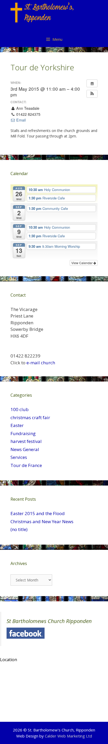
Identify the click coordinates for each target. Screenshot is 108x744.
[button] (92, 93)
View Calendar (82, 263)
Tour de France (26, 465)
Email (20, 120)
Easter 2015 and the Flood (37, 513)
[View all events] (92, 83)
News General (24, 449)
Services (18, 457)
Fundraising (23, 433)
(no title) (19, 529)
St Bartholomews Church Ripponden (49, 621)
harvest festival (26, 441)
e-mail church (40, 363)
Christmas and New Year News (41, 521)
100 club (19, 409)
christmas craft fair (30, 417)
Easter (17, 425)
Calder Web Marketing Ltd (68, 736)
